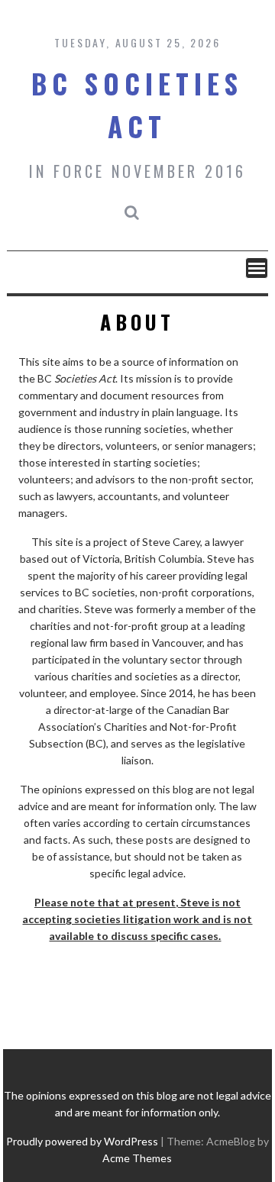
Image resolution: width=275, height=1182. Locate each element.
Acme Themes (137, 1157)
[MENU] (256, 268)
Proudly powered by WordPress (82, 1141)
